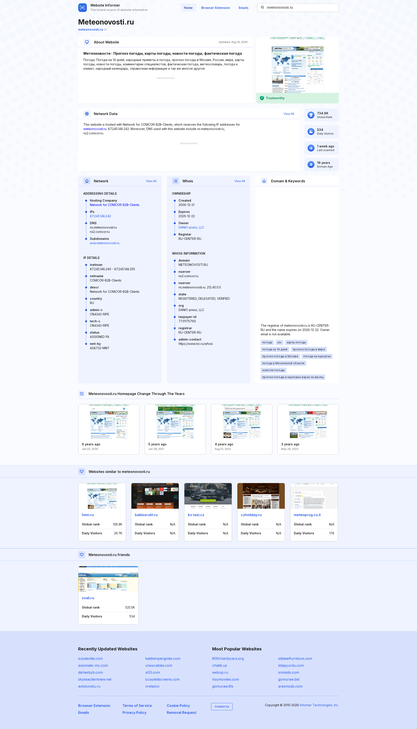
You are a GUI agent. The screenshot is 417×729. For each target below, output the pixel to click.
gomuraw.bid (288, 679)
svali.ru (88, 598)
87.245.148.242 (100, 216)
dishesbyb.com (90, 672)
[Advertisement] (165, 90)
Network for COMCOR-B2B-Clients (114, 205)
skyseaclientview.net (94, 679)
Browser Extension (215, 8)
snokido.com (288, 672)
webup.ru (220, 672)
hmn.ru (88, 515)
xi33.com (152, 672)
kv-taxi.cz (196, 515)
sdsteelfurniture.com (295, 658)
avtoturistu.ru (89, 686)
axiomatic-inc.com (93, 665)
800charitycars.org (228, 658)
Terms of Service (137, 705)
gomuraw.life (222, 686)
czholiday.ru (251, 515)
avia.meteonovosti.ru (104, 243)
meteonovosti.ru (90, 29)
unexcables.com (158, 665)
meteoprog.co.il (307, 515)
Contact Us (222, 706)
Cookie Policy (178, 705)
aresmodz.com (290, 686)
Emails (243, 8)
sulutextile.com (90, 658)
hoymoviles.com (225, 679)
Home (188, 8)
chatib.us (219, 665)
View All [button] (289, 113)
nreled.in (152, 686)
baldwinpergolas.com (162, 658)
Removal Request (181, 712)
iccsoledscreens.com (162, 679)
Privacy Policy (134, 712)
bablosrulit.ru (146, 515)
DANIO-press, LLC (191, 227)
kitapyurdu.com (291, 665)
